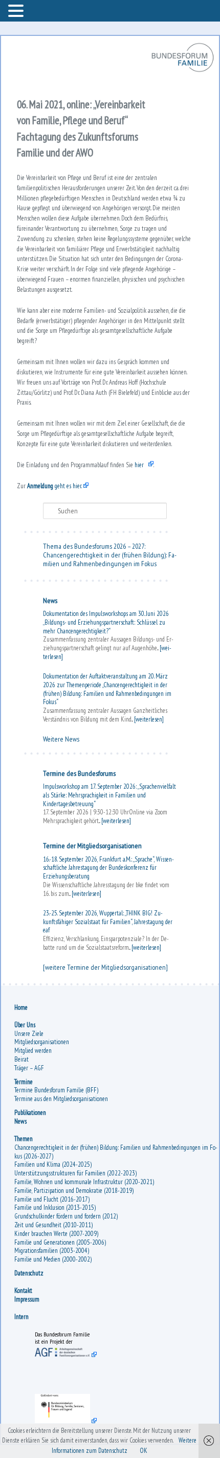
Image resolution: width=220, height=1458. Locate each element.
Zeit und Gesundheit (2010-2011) (65, 1299)
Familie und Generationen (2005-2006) (71, 1317)
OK (143, 1450)
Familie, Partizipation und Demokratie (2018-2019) (85, 1265)
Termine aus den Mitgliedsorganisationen (72, 1174)
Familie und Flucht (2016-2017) (63, 1274)
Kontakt (34, 1366)
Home (32, 1082)
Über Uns (36, 1099)
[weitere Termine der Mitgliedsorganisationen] (87, 1038)
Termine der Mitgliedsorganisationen (103, 903)
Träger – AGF (40, 1143)
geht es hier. (65, 517)
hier (150, 496)
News (61, 641)
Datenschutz (40, 1348)
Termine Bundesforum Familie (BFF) (67, 1165)
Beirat (33, 1134)
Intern (33, 1392)
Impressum (38, 1374)
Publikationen (41, 1187)
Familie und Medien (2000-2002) (64, 1334)
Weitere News (72, 797)
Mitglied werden (44, 1126)
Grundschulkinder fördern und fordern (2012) (77, 1291)
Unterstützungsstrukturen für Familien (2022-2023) (87, 1248)
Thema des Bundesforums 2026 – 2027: (105, 578)
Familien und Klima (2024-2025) (64, 1239)
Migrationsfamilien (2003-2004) (63, 1326)
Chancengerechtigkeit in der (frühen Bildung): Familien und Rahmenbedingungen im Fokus (108, 595)
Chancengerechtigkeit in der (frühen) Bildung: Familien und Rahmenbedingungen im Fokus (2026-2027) (111, 1226)
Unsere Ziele (40, 1108)
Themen (35, 1213)
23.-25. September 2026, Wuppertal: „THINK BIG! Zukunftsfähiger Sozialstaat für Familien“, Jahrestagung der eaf (109, 980)
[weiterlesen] (106, 706)
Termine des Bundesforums (90, 830)
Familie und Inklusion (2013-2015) (66, 1283)
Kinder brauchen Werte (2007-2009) (67, 1308)
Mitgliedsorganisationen (53, 1117)
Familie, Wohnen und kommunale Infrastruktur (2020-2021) (95, 1256)
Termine (35, 1156)
